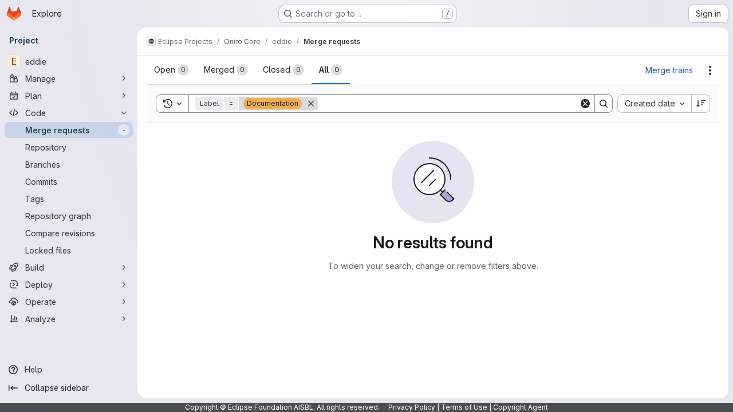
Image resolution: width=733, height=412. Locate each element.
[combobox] (654, 103)
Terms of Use (464, 407)
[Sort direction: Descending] (701, 103)
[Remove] (311, 103)
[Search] (603, 103)
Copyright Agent (520, 407)
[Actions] (710, 70)
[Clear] (585, 103)
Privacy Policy (411, 407)
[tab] (171, 70)
